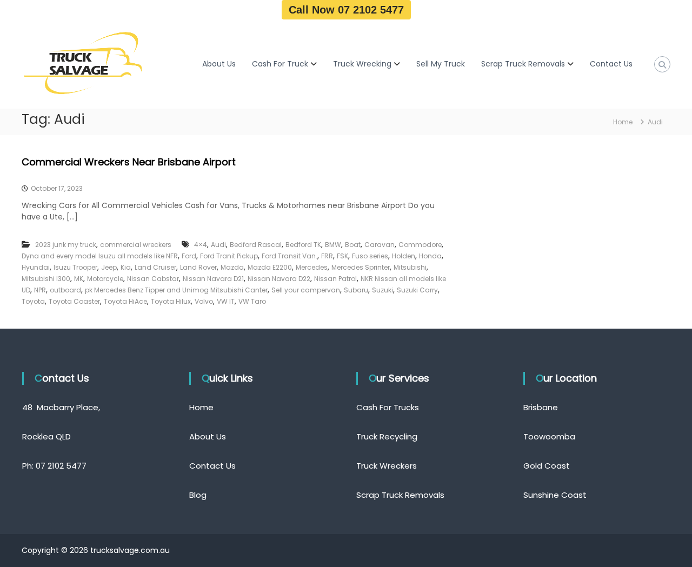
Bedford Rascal (256, 244)
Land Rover (198, 267)
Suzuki (382, 290)
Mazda (232, 267)
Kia (126, 267)
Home (201, 407)
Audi (218, 244)
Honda (430, 256)
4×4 (200, 244)
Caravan (379, 244)
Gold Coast (546, 465)
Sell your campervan (305, 290)
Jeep (109, 267)
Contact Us (611, 63)
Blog (198, 495)
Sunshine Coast (555, 495)
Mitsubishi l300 (46, 278)
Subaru (356, 290)
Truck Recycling (386, 436)
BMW (333, 244)
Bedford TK (303, 244)
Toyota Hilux (171, 301)
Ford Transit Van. (289, 256)
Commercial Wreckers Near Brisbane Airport (129, 162)
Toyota (33, 301)
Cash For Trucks (387, 407)
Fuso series (370, 256)
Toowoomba (549, 436)
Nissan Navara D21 (213, 278)
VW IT (226, 301)
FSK (342, 256)
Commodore (420, 244)
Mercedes (312, 267)
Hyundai (36, 267)
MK (78, 278)
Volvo (204, 301)
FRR (327, 256)
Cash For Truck (280, 63)
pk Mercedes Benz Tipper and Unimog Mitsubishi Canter (176, 290)
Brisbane (540, 407)
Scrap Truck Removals (523, 63)
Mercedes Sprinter (360, 267)
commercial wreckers (135, 244)
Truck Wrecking (362, 63)
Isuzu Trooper (75, 267)
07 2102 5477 (61, 465)
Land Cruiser (155, 267)
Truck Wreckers (386, 465)
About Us (219, 63)
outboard (65, 290)
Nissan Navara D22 (279, 278)
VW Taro (252, 301)
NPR (40, 290)
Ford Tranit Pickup (229, 256)
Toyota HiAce (125, 301)
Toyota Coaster (74, 301)
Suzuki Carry (417, 290)
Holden (403, 256)
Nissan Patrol (335, 278)
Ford (189, 256)
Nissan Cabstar (153, 278)
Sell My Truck (440, 63)
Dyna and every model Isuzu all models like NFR (100, 256)
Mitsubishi (410, 267)
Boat (353, 244)
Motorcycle (105, 278)
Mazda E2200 (270, 267)
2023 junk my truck (65, 244)
